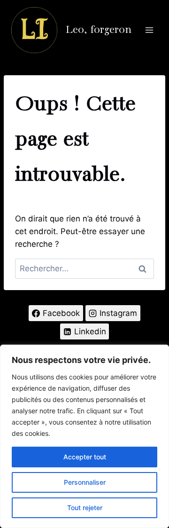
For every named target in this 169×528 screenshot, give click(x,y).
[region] (84, 436)
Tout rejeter (84, 508)
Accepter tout (84, 457)
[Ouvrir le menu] (149, 30)
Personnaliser (85, 482)
